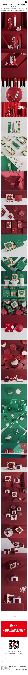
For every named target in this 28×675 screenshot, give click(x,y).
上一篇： (13, 667)
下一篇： (14, 669)
